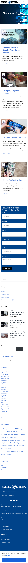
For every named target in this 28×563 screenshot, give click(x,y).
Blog (2, 291)
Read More (9, 555)
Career (2, 546)
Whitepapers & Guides (6, 300)
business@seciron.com (10, 491)
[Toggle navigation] (26, 2)
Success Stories (5, 297)
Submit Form (6, 268)
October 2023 (4, 391)
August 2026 (4, 372)
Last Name (4, 221)
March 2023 (4, 402)
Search (3, 346)
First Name (4, 212)
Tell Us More (5, 256)
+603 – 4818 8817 (9, 495)
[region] (14, 557)
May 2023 (3, 398)
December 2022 (5, 406)
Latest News (4, 294)
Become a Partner (5, 542)
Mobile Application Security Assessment (11, 506)
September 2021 (5, 409)
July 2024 (3, 382)
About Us (3, 536)
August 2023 (4, 393)
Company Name (6, 239)
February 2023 (4, 404)
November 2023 (5, 389)
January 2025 (4, 374)
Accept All (14, 560)
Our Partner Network (6, 539)
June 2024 (3, 385)
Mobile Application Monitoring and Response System (14, 513)
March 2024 (4, 387)
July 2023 (3, 396)
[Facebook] (14, 500)
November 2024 (5, 376)
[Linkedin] (10, 500)
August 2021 (4, 411)
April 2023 (3, 400)
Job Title (4, 230)
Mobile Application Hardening (8, 510)
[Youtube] (17, 500)
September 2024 (5, 378)
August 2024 (4, 380)
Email (3, 248)
